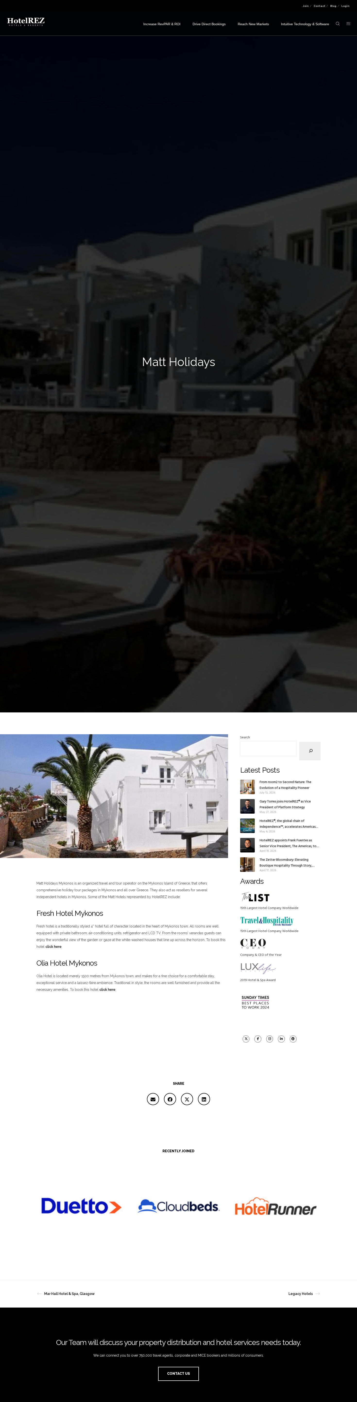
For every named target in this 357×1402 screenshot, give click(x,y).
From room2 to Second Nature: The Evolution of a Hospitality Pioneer (285, 785)
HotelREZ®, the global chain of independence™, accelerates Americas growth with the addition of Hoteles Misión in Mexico (287, 824)
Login (345, 6)
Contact (319, 6)
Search (245, 737)
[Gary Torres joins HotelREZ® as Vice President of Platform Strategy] (247, 806)
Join (306, 6)
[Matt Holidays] (153, 1099)
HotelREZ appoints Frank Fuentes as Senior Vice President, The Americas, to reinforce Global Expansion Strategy (288, 843)
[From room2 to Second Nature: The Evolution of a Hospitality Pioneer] (247, 786)
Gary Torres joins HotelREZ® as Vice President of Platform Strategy (285, 804)
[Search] (310, 751)
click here (53, 947)
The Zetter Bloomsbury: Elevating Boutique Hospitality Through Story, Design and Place (286, 863)
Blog (333, 6)
